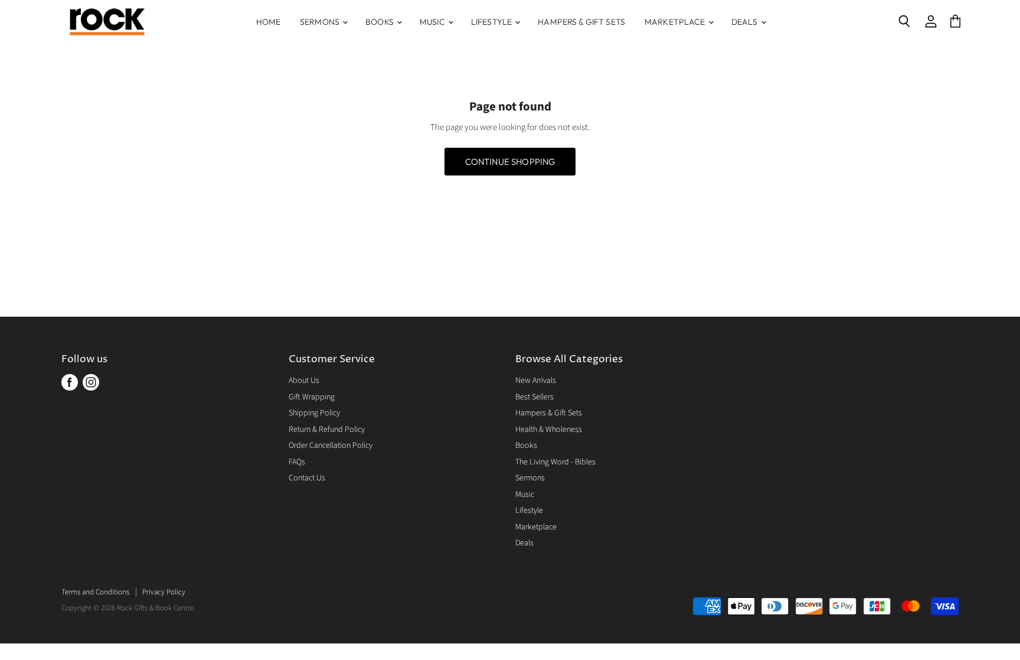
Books (380, 22)
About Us (304, 380)
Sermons (320, 22)
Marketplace (676, 22)
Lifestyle (492, 22)
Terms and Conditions (95, 592)
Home (268, 22)
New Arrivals (535, 380)
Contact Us (307, 478)
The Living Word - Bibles (555, 462)
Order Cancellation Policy (330, 445)
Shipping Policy (314, 413)
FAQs (297, 462)
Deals (745, 22)
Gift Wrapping (312, 397)
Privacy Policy (163, 592)
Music (433, 22)
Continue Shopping (510, 161)
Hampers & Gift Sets (581, 22)
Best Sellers (534, 397)
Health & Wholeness (548, 429)
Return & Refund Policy (327, 429)
